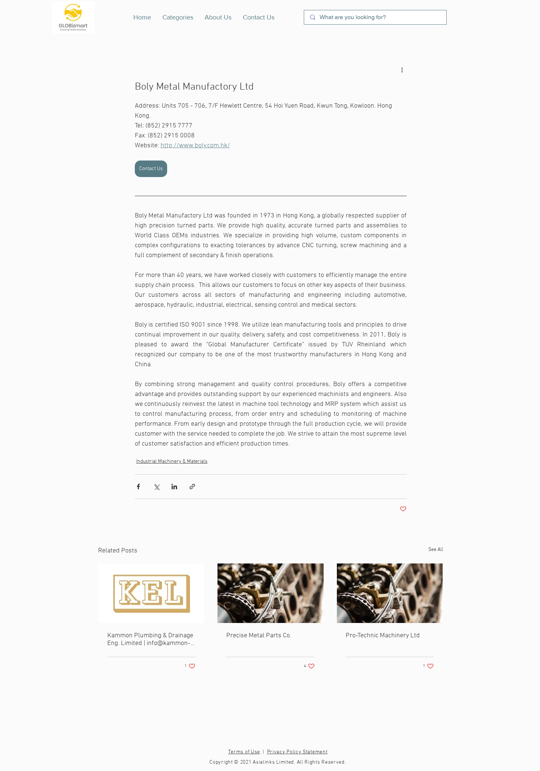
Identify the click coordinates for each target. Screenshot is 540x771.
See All (435, 550)
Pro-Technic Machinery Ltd (383, 636)
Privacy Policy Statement (297, 752)
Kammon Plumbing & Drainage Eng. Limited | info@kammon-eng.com (150, 639)
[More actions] (402, 69)
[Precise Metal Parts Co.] (270, 593)
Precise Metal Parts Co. (258, 636)
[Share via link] (192, 486)
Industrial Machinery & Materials (172, 461)
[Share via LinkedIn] (174, 486)
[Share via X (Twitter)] (156, 486)
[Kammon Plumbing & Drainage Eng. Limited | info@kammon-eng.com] (151, 593)
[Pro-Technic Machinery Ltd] (390, 593)
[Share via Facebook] (138, 486)
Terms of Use (244, 752)
